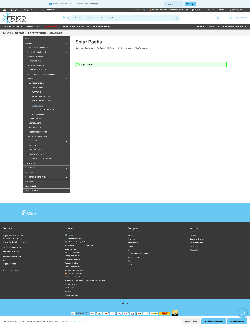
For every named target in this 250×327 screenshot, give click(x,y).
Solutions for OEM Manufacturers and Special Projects (85, 280)
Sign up (14, 10)
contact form (15, 271)
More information (77, 321)
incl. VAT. (210, 10)
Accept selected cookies (214, 321)
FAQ (129, 250)
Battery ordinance (197, 239)
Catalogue (131, 239)
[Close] (199, 3)
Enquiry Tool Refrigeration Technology (79, 245)
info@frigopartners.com (29, 10)
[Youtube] (123, 304)
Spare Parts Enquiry (72, 267)
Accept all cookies (237, 321)
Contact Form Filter (135, 257)
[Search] (177, 18)
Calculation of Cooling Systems (76, 242)
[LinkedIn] (127, 304)
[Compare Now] (218, 18)
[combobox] (130, 18)
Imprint (130, 246)
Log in (5, 10)
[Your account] (231, 18)
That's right (190, 4)
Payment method (196, 243)
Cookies (130, 265)
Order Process (133, 243)
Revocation (194, 250)
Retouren (68, 291)
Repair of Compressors (73, 238)
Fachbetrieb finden (72, 295)
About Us (131, 235)
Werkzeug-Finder (71, 249)
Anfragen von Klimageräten (75, 270)
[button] (66, 39)
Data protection (196, 246)
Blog (129, 261)
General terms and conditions (138, 254)
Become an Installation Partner (76, 277)
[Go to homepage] (14, 18)
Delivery (193, 235)
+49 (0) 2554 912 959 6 (52, 10)
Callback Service (71, 284)
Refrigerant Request (72, 256)
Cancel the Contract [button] (136, 10)
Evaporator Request (72, 259)
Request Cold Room (72, 263)
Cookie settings (191, 321)
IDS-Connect (69, 288)
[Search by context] (66, 17)
